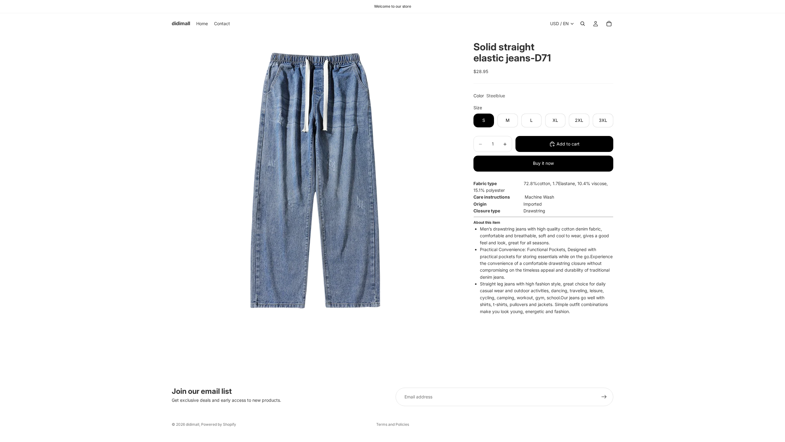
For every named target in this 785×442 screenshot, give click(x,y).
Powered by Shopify (218, 424)
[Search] (582, 23)
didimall (192, 424)
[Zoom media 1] (315, 177)
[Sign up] (604, 396)
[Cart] (609, 23)
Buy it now (543, 163)
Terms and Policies (392, 424)
